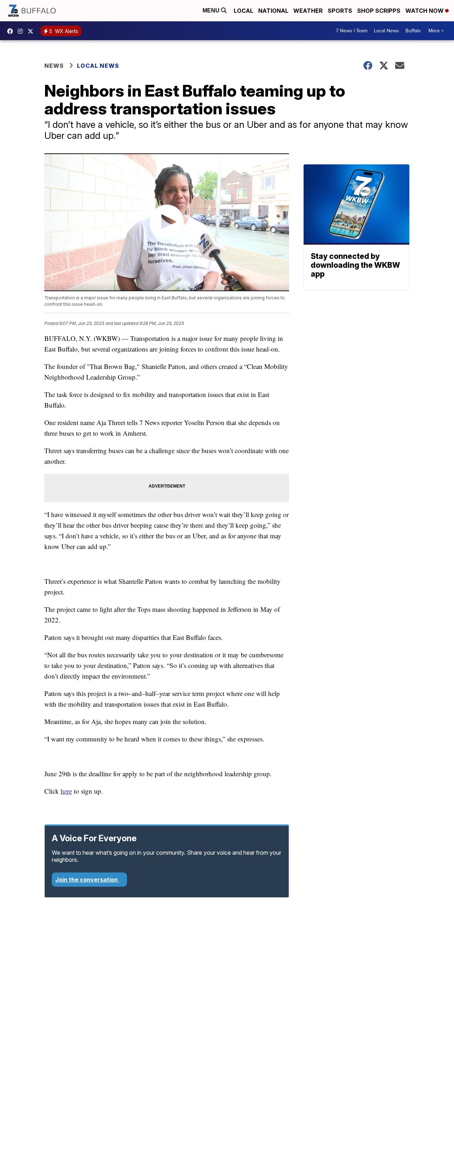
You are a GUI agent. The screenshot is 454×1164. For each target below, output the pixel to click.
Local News (386, 30)
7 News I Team (351, 30)
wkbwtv (11, 31)
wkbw (22, 31)
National (273, 10)
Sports (340, 10)
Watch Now (425, 10)
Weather (308, 10)
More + (436, 30)
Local (243, 10)
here (66, 791)
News (54, 65)
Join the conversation (87, 879)
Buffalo (413, 30)
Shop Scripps (378, 10)
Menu (212, 10)
